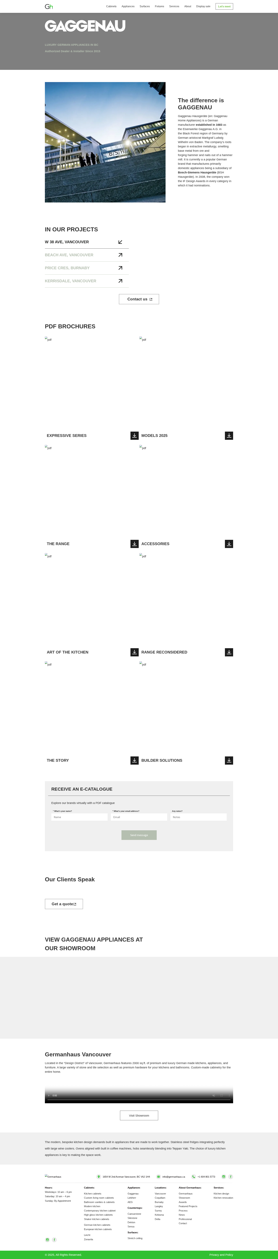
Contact (183, 1223)
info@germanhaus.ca (173, 1176)
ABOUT (187, 6)
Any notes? (177, 811)
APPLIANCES (128, 6)
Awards (183, 1202)
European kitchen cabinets (98, 1229)
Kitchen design (221, 1193)
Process (183, 1210)
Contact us (137, 299)
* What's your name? (62, 811)
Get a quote (62, 904)
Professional (185, 1219)
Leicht (87, 1235)
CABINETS (111, 6)
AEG (130, 1202)
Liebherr (132, 1197)
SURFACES (145, 6)
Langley (159, 1206)
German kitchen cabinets (97, 1225)
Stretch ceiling (135, 1238)
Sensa (131, 1226)
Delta (157, 1219)
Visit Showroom (139, 1115)
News (182, 1214)
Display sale (203, 6)
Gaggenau (133, 1193)
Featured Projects (188, 1206)
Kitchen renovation (223, 1197)
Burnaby (159, 1202)
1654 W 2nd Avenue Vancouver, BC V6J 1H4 (126, 1176)
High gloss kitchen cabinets (98, 1214)
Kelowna (159, 1214)
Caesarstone (134, 1213)
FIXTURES (159, 6)
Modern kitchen (92, 1206)
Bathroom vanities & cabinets (99, 1202)
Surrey (158, 1210)
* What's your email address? (125, 811)
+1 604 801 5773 (206, 1176)
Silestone (132, 1218)
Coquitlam (160, 1197)
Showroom (184, 1197)
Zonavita (88, 1239)
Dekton (131, 1222)
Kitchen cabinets (92, 1193)
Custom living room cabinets (99, 1197)
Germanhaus (186, 1193)
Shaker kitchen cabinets (96, 1219)
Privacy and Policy (221, 1254)
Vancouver (160, 1193)
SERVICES (174, 6)
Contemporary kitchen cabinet (100, 1210)
